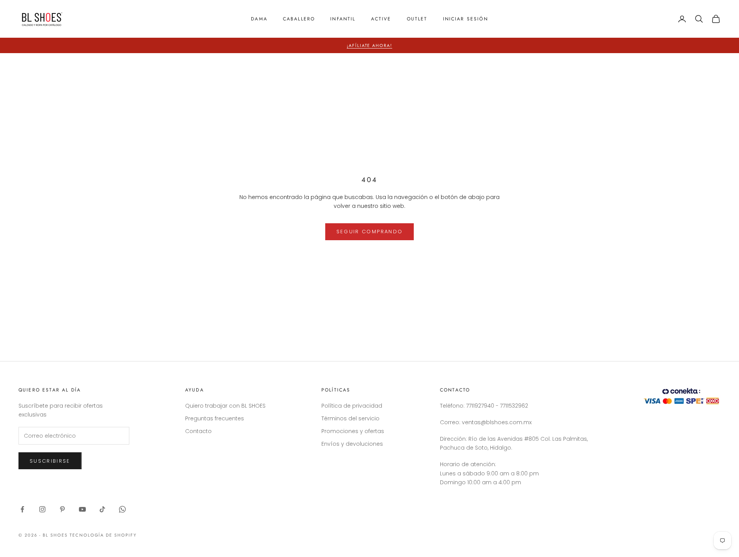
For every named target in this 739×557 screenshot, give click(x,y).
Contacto (198, 431)
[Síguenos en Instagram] (42, 509)
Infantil (342, 18)
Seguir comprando (369, 231)
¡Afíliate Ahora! (370, 45)
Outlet (417, 18)
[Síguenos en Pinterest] (62, 509)
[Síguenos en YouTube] (82, 509)
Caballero (299, 18)
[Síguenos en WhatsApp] (122, 509)
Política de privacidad (351, 406)
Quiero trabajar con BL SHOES (225, 406)
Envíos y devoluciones (352, 444)
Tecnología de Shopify (103, 535)
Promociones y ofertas (352, 431)
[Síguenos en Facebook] (22, 509)
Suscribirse (50, 461)
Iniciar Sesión (465, 18)
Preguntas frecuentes (214, 418)
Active (381, 18)
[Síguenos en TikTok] (102, 509)
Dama (259, 18)
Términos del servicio (350, 418)
